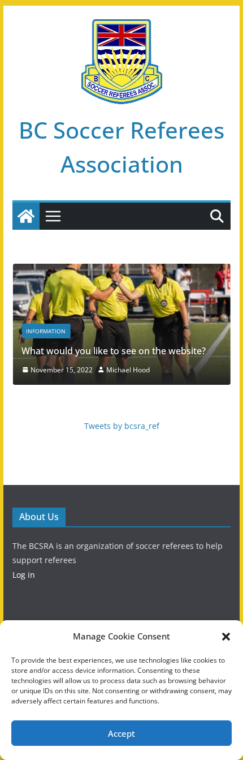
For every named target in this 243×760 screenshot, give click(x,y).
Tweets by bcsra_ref (121, 425)
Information (46, 331)
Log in (23, 574)
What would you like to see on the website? (113, 351)
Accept (121, 733)
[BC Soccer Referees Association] (26, 216)
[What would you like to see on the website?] (121, 271)
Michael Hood (128, 370)
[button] (226, 636)
